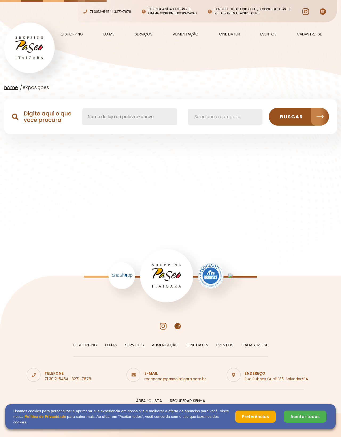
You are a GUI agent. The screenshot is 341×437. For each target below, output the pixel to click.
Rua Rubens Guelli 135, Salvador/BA (276, 379)
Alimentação (185, 34)
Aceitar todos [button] (305, 416)
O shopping (71, 34)
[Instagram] (305, 11)
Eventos (268, 34)
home (11, 87)
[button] (225, 117)
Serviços (143, 34)
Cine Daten (229, 34)
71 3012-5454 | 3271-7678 (67, 379)
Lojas (109, 34)
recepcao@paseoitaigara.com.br (175, 379)
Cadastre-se (309, 34)
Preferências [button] (255, 416)
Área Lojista (149, 401)
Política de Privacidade (45, 416)
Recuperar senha (187, 401)
